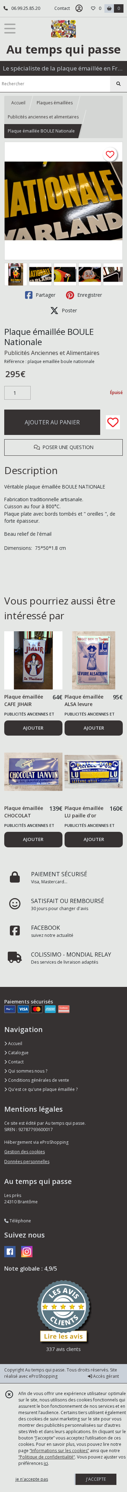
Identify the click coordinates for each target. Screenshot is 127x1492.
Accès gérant (105, 1376)
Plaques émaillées (55, 103)
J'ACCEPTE (96, 1479)
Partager (44, 294)
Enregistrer (89, 294)
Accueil (18, 103)
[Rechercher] (118, 84)
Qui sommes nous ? (27, 1071)
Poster (68, 310)
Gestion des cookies (24, 1152)
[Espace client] (79, 8)
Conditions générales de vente (38, 1080)
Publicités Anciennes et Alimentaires (51, 353)
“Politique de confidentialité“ (46, 1457)
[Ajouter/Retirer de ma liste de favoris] (113, 422)
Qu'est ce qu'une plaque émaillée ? (42, 1089)
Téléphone (19, 1221)
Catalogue (18, 1053)
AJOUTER (33, 728)
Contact (62, 8)
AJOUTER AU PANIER (52, 422)
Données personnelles (26, 1162)
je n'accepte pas (32, 1479)
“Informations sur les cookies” (59, 1451)
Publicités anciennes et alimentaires (43, 117)
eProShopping (43, 1376)
